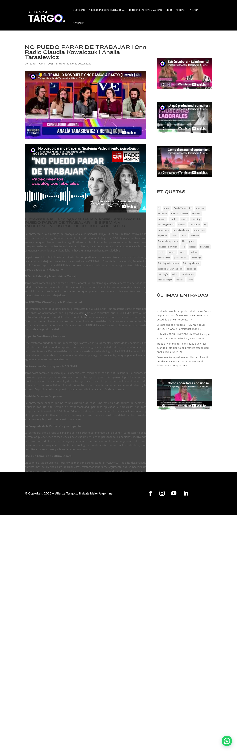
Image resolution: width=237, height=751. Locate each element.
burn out (196, 213)
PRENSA (193, 10)
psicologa (196, 257)
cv (205, 224)
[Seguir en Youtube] (174, 493)
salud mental (188, 274)
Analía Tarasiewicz (183, 208)
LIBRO (169, 10)
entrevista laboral (181, 230)
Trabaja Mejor (165, 279)
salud (174, 274)
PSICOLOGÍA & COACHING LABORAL (106, 10)
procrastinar (164, 257)
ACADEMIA (78, 23)
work (190, 279)
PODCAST (181, 10)
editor (32, 63)
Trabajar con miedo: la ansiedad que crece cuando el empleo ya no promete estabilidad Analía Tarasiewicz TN (183, 348)
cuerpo (181, 224)
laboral (192, 246)
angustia (200, 208)
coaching (196, 219)
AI (159, 208)
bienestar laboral (179, 213)
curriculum (194, 224)
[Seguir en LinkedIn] (185, 493)
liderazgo (204, 246)
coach (184, 219)
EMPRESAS (79, 10)
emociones (163, 230)
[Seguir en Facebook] (150, 493)
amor (167, 208)
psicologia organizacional (170, 268)
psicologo (191, 268)
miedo (161, 252)
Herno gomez (188, 241)
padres (171, 252)
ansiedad (162, 213)
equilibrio (162, 235)
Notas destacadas (80, 63)
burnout (162, 219)
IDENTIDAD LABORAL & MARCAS (145, 10)
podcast (194, 252)
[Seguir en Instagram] (162, 493)
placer (183, 252)
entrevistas (199, 230)
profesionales (181, 257)
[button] (227, 741)
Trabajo (180, 279)
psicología (163, 274)
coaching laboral (166, 224)
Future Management (168, 241)
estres (174, 235)
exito (184, 235)
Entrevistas (62, 63)
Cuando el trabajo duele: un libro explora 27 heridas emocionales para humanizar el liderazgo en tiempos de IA (182, 361)
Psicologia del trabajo (168, 263)
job (183, 246)
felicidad (195, 235)
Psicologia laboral (191, 263)
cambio (173, 219)
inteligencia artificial (167, 246)
